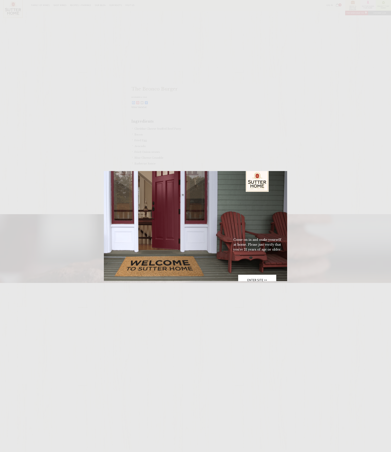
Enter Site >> (257, 280)
